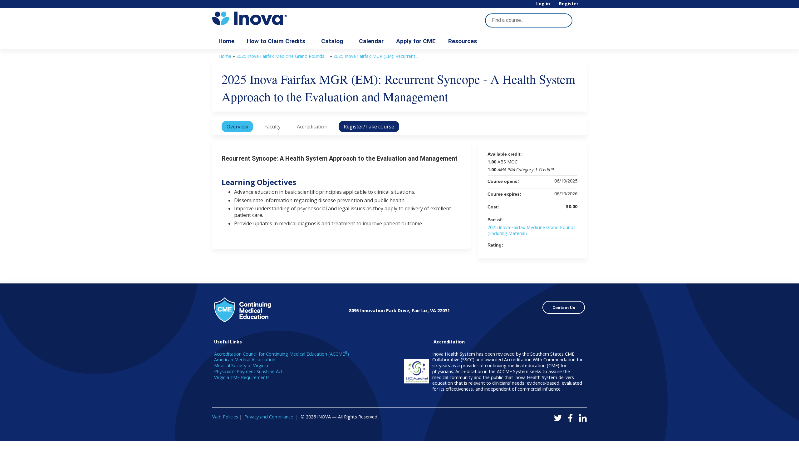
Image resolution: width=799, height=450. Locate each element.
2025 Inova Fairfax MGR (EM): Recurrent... (375, 56)
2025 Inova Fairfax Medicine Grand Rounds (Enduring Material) (532, 230)
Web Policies (225, 417)
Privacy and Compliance (268, 417)
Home (226, 41)
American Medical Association (244, 359)
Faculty (272, 126)
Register (568, 4)
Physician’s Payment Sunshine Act (248, 371)
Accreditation (312, 126)
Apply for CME (416, 41)
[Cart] (585, 6)
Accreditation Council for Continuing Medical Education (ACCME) (281, 354)
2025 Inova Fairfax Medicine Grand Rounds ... (282, 56)
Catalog (332, 41)
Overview (237, 126)
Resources (462, 41)
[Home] (268, 18)
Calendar (371, 41)
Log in (543, 4)
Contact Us (563, 307)
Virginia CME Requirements (242, 377)
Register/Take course (369, 126)
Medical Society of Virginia (241, 365)
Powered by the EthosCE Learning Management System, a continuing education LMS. (564, 430)
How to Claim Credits (276, 41)
